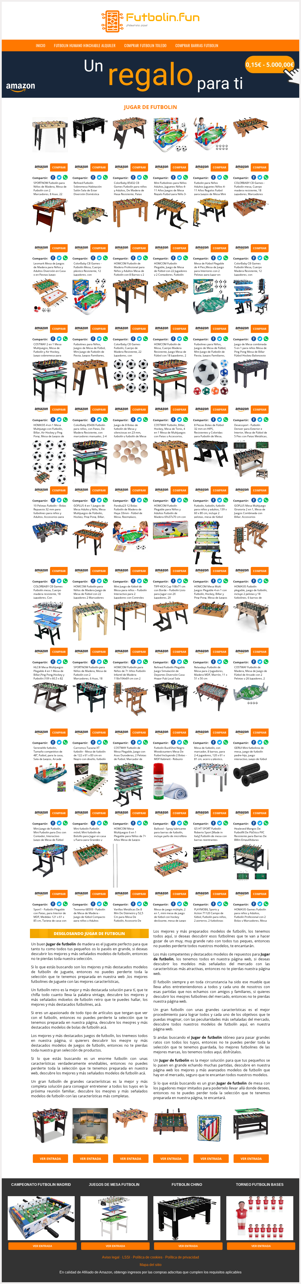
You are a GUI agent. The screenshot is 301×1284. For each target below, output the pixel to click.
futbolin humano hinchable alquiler (84, 45)
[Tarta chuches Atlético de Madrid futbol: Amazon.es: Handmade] (210, 1130)
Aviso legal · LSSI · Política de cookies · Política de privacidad (150, 1257)
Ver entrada (50, 1159)
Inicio (40, 45)
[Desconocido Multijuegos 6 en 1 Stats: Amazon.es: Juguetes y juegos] (50, 1130)
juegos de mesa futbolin (114, 1184)
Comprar (59, 167)
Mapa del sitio (151, 1265)
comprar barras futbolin (196, 45)
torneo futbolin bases (260, 1184)
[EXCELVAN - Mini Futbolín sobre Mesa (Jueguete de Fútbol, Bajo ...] (170, 1130)
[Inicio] (150, 36)
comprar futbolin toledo (145, 45)
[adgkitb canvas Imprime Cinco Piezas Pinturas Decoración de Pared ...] (90, 1130)
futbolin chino (187, 1184)
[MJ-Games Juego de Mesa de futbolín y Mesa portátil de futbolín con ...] (130, 1130)
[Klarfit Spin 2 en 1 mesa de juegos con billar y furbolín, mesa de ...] (250, 1130)
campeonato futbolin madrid (41, 1184)
